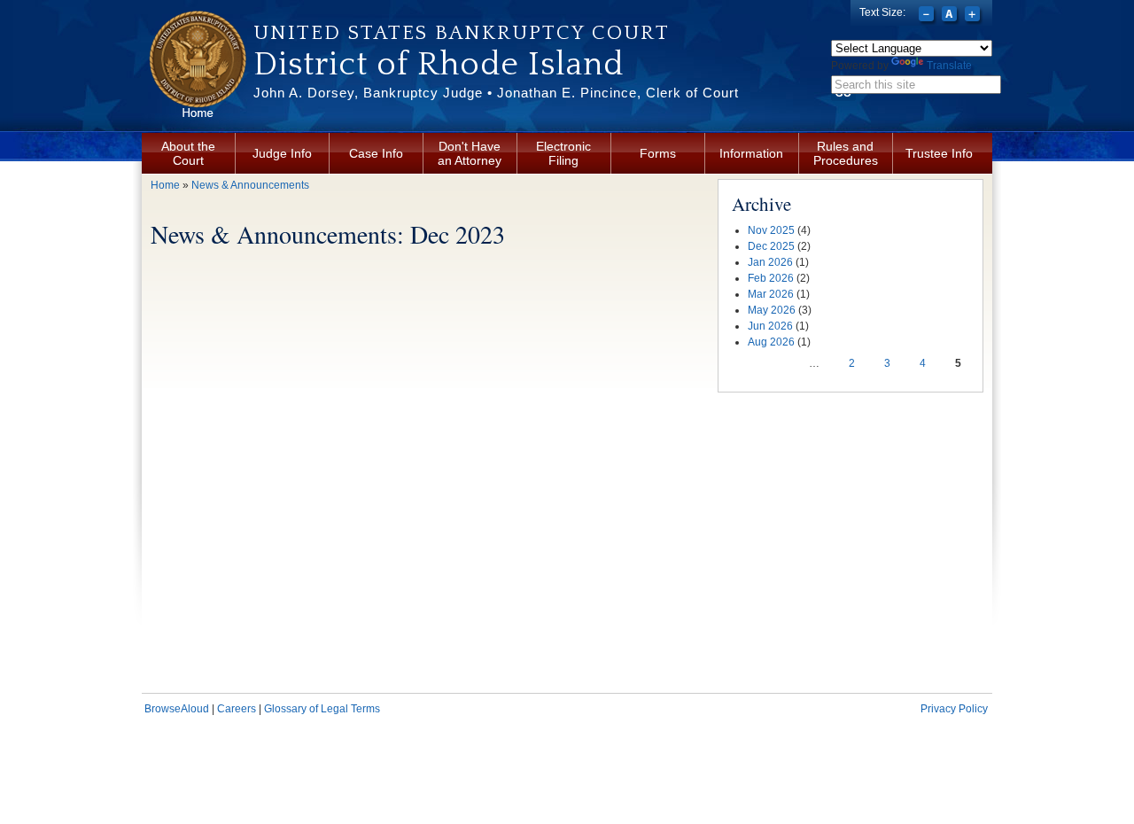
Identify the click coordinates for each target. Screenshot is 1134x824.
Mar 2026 (771, 294)
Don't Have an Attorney (469, 153)
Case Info (376, 153)
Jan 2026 (770, 262)
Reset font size (951, 16)
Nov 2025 (771, 230)
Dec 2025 (771, 246)
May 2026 (772, 310)
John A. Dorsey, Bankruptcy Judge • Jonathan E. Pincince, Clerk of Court (496, 92)
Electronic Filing (563, 153)
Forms (658, 153)
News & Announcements (250, 185)
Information (751, 153)
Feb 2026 (771, 278)
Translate (949, 65)
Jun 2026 (770, 326)
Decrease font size (928, 16)
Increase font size (974, 16)
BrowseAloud (176, 709)
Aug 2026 (771, 342)
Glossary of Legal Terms (322, 709)
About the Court (188, 153)
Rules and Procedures (845, 153)
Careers (236, 709)
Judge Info (282, 153)
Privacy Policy (954, 709)
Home (165, 185)
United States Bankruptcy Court (461, 32)
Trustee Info (939, 153)
